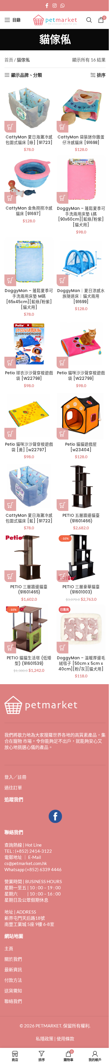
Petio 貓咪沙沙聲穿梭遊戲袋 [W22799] (81, 375)
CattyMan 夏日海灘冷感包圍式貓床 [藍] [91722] (29, 518)
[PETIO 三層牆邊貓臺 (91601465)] (29, 557)
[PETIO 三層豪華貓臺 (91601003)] (81, 557)
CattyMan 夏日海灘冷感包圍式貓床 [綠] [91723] (29, 139)
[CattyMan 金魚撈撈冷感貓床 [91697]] (29, 179)
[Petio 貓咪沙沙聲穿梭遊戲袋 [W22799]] (81, 343)
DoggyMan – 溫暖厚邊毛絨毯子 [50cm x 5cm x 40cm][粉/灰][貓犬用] (81, 663)
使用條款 (65, 1038)
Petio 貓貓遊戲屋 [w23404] (81, 447)
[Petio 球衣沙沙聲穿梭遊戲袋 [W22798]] (29, 343)
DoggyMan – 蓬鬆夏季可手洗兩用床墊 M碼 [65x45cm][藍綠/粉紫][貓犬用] (29, 299)
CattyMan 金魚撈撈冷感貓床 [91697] (29, 211)
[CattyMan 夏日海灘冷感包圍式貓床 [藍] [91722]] (29, 486)
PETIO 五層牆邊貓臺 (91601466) (81, 518)
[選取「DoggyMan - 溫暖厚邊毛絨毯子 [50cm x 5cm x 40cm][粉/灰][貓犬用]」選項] (62, 647)
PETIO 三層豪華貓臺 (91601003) (81, 589)
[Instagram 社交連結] (54, 5)
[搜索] (89, 20)
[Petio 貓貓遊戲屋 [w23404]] (81, 415)
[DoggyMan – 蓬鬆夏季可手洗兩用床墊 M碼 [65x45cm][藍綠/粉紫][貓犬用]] (29, 261)
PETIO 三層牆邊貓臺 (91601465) (29, 589)
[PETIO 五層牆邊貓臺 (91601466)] (81, 486)
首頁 (8, 59)
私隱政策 (44, 1038)
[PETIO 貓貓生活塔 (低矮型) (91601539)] (29, 628)
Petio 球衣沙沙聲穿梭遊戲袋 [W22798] (29, 375)
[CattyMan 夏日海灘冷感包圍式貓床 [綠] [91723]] (29, 108)
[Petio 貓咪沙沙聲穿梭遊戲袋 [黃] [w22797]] (29, 415)
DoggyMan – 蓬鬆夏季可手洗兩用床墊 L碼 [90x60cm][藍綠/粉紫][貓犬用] (81, 217)
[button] (10, 127)
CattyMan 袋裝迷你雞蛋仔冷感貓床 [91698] (80, 139)
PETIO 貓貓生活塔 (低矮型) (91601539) (29, 660)
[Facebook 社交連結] (46, 5)
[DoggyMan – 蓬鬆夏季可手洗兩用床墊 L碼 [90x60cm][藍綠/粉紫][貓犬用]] (81, 179)
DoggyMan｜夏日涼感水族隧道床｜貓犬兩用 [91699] (81, 296)
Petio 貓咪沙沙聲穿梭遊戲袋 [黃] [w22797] (29, 447)
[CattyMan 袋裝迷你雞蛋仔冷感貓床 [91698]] (81, 108)
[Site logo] (55, 19)
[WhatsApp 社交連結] (63, 5)
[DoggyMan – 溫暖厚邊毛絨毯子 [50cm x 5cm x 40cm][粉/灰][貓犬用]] (81, 628)
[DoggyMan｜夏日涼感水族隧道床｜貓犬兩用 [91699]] (81, 261)
